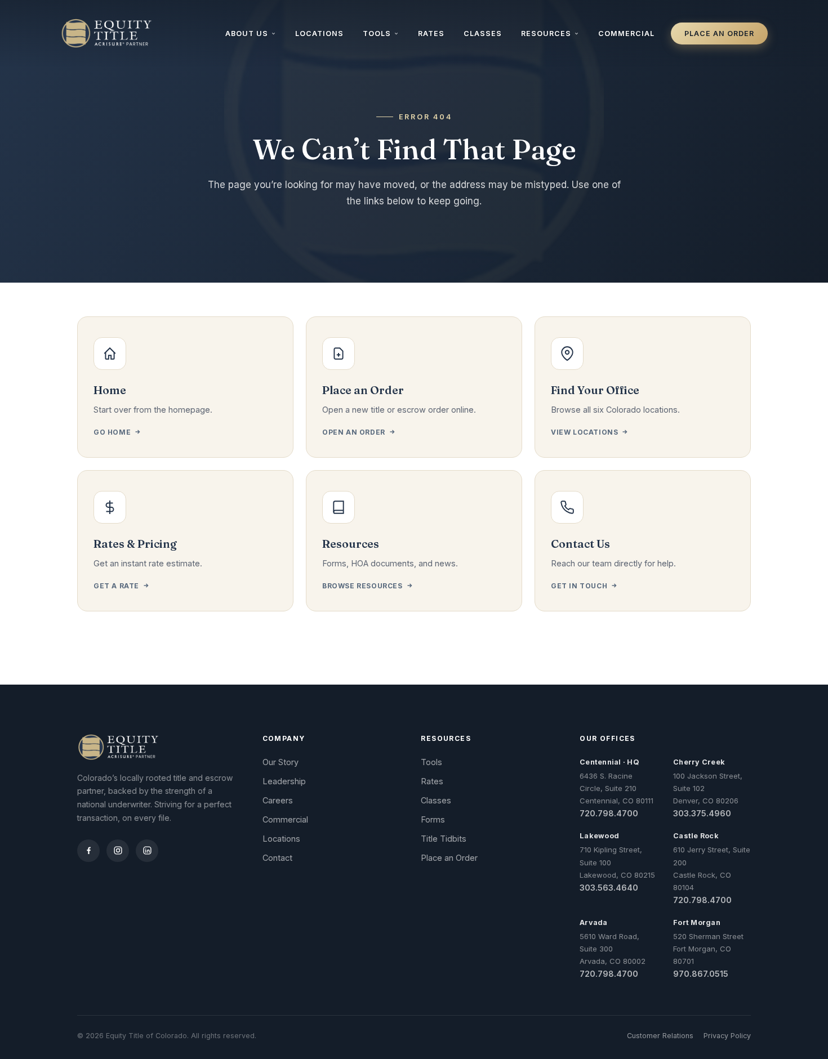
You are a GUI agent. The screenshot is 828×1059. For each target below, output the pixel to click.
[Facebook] (88, 850)
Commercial (626, 33)
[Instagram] (117, 850)
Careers (277, 800)
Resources (546, 33)
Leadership (284, 781)
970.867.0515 (700, 973)
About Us (246, 33)
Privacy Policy (727, 1035)
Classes (483, 33)
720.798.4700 (609, 813)
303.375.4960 (702, 813)
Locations (319, 33)
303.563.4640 (609, 887)
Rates (431, 33)
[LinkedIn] (147, 850)
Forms (433, 819)
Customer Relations (660, 1035)
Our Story (280, 762)
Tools (377, 33)
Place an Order (719, 33)
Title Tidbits (443, 838)
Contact (277, 858)
